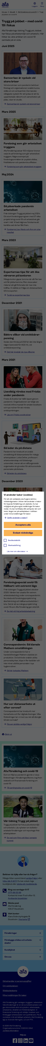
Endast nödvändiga (23, 533)
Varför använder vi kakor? (17, 518)
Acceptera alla (23, 525)
